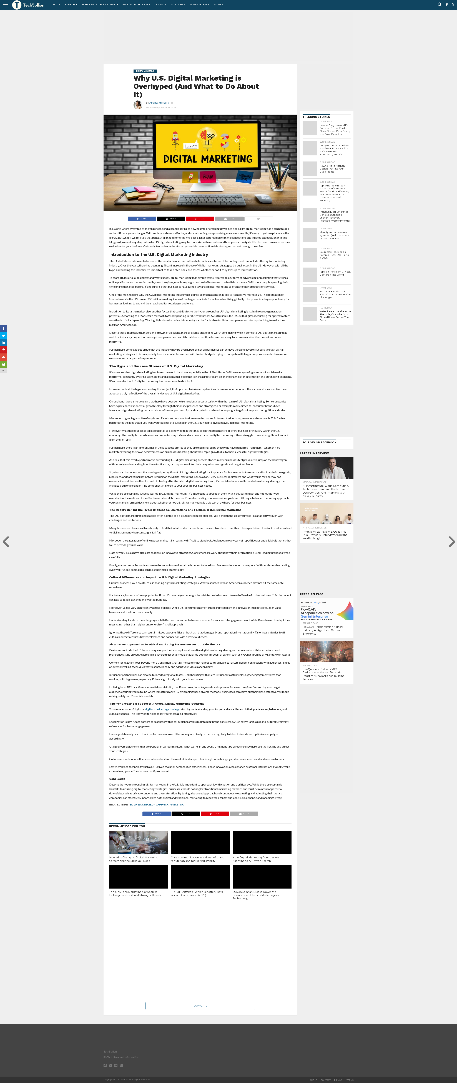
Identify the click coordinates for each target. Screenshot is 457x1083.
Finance (160, 4)
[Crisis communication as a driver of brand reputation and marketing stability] (200, 848)
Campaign (162, 804)
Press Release (199, 4)
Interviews (178, 4)
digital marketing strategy (162, 709)
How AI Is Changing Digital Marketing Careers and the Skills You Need (133, 859)
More (217, 4)
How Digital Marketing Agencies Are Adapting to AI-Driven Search (256, 859)
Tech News (88, 4)
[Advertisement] (228, 36)
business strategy (142, 804)
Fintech (70, 4)
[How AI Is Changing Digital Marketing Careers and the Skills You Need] (138, 848)
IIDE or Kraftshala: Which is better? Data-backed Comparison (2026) (197, 893)
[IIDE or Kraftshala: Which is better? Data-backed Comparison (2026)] (200, 883)
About (313, 1080)
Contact (326, 1080)
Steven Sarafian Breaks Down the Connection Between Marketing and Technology (256, 895)
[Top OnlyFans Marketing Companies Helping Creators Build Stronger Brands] (138, 883)
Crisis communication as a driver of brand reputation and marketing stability (197, 859)
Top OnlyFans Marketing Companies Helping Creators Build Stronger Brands (135, 893)
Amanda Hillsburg (159, 102)
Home (56, 4)
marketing (177, 804)
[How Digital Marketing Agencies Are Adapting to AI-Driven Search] (262, 848)
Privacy (338, 1080)
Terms (349, 1080)
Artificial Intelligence (136, 4)
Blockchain (108, 4)
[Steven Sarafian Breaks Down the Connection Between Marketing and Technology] (262, 883)
